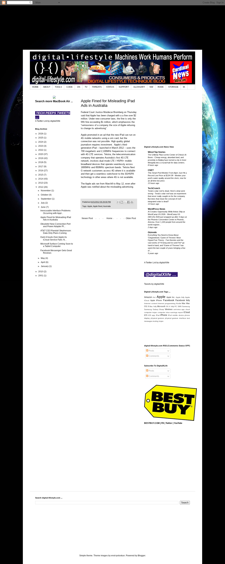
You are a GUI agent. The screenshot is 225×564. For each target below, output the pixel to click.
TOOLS (58, 87)
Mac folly (153, 306)
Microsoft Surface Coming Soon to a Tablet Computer (56, 245)
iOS (145, 315)
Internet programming (166, 303)
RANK (161, 87)
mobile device (178, 315)
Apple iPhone (156, 300)
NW (151, 87)
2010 (41, 271)
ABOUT (46, 87)
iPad (158, 315)
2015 (41, 175)
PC (176, 306)
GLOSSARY (139, 87)
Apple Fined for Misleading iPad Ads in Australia (55, 218)
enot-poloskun (118, 555)
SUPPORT (124, 87)
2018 (41, 162)
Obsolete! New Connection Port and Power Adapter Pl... (55, 225)
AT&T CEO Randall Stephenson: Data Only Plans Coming (55, 231)
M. (184, 87)
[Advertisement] (112, 27)
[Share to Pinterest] (132, 202)
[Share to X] (125, 202)
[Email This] (118, 202)
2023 (41, 146)
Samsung (186, 306)
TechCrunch (154, 188)
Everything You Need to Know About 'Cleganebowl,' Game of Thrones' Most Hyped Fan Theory (164, 237)
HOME (35, 87)
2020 (41, 154)
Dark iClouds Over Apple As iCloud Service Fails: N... (53, 238)
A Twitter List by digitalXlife (47, 121)
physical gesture (157, 318)
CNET (151, 170)
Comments (153, 356)
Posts (151, 351)
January (45, 266)
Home (109, 218)
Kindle (178, 303)
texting (155, 321)
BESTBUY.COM (152, 423)
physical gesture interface (175, 318)
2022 (41, 150)
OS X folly (170, 306)
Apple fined (97, 206)
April (43, 262)
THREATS (97, 87)
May (43, 258)
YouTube (178, 423)
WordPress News (156, 209)
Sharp (161, 309)
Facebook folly (182, 300)
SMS (180, 306)
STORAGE (173, 87)
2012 (41, 187)
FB (162, 423)
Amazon (148, 297)
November (46, 190)
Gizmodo (152, 232)
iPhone (163, 315)
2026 (41, 133)
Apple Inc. (170, 297)
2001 (41, 275)
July (43, 203)
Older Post (131, 218)
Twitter (169, 423)
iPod (170, 315)
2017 (41, 166)
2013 (41, 183)
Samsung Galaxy (151, 309)
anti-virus (177, 309)
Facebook (168, 300)
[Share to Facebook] (128, 202)
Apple (89, 206)
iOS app (151, 315)
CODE (69, 87)
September (46, 199)
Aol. (154, 297)
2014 (41, 179)
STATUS (110, 87)
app (183, 309)
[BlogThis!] (122, 202)
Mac (183, 303)
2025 (41, 137)
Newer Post (87, 218)
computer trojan (150, 312)
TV (86, 87)
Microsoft (161, 306)
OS (78, 87)
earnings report (176, 312)
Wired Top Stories (156, 152)
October (45, 195)
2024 (41, 142)
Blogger (141, 555)
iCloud (187, 312)
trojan (161, 321)
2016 (41, 170)
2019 (41, 158)
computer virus (164, 312)
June (43, 207)
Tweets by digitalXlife (154, 284)
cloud (187, 309)
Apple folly (180, 297)
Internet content (150, 303)
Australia (107, 206)
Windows (169, 309)
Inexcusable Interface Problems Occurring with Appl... (55, 211)
